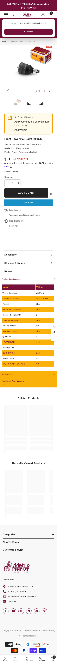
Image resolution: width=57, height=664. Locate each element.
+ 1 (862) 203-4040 (17, 591)
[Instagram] (13, 611)
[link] (16, 442)
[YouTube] (36, 611)
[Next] (49, 90)
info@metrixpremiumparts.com (22, 596)
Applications (7, 374)
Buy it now (28, 203)
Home (3, 41)
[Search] (13, 15)
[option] (28, 69)
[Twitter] (44, 611)
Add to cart (26, 193)
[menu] (6, 14)
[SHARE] (50, 194)
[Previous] (44, 90)
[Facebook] (5, 611)
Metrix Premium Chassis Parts (27, 144)
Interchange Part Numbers (13, 381)
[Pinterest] (21, 611)
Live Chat (12, 601)
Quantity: (8, 177)
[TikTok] (29, 611)
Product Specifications (11, 279)
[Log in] (43, 14)
